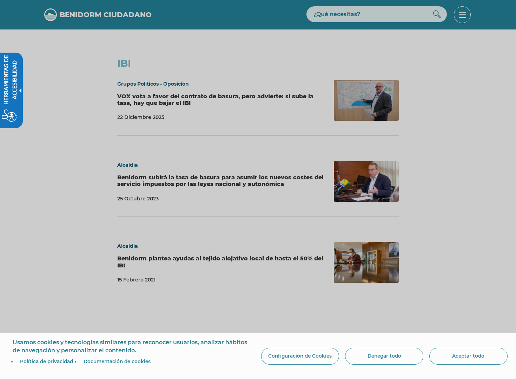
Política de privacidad (46, 361)
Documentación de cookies (117, 361)
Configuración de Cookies (300, 356)
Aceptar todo (468, 356)
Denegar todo (384, 356)
